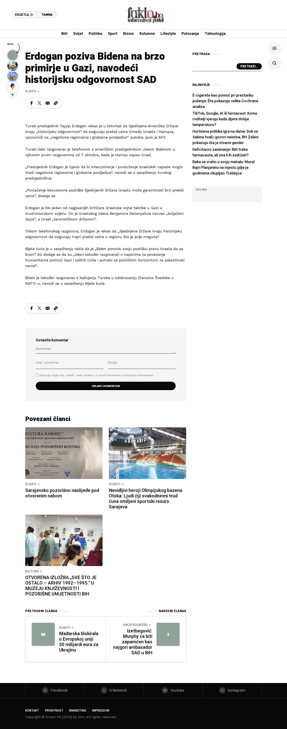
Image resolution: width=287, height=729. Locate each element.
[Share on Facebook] (32, 103)
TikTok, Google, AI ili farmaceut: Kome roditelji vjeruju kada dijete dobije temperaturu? (224, 119)
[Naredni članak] (168, 634)
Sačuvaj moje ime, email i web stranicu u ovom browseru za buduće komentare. (96, 375)
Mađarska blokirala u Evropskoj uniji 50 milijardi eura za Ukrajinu (78, 641)
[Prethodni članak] (43, 634)
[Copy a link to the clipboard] (56, 103)
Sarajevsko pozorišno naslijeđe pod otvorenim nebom (62, 493)
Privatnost (54, 710)
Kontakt (32, 710)
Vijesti (30, 91)
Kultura (32, 571)
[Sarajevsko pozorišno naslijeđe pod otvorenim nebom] (64, 453)
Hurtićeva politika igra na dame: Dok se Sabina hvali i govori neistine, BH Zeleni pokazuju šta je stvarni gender (225, 137)
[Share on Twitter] (39, 103)
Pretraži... (249, 66)
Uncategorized (135, 625)
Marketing (77, 710)
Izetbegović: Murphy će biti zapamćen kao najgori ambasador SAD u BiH (132, 642)
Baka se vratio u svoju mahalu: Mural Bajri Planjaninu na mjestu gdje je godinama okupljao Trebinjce (223, 167)
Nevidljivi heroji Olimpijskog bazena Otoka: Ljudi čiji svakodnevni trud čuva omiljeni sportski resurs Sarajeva (145, 498)
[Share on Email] (47, 103)
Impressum (100, 710)
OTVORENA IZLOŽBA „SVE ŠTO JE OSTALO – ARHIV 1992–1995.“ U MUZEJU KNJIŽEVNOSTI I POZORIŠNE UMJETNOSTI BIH (60, 585)
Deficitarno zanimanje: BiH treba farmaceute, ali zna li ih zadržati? (220, 152)
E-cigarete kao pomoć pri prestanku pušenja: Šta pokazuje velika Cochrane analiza (225, 101)
